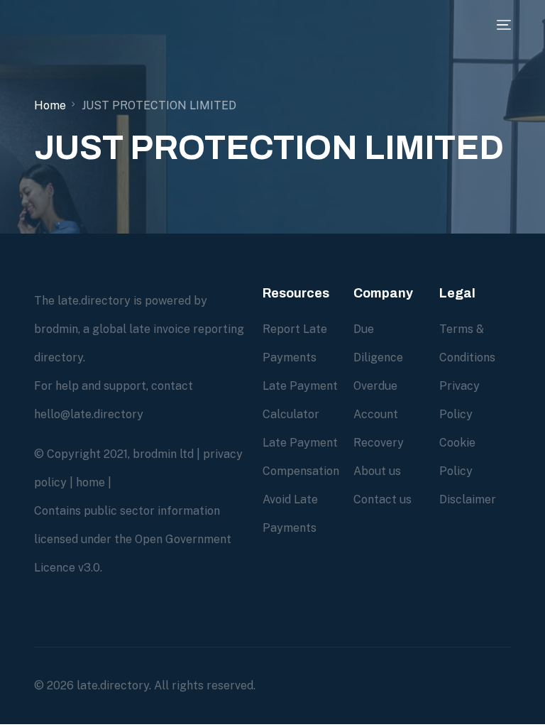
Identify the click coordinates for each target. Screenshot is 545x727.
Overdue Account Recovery (378, 414)
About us (377, 471)
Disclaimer (467, 499)
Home (50, 105)
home (90, 482)
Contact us (382, 499)
